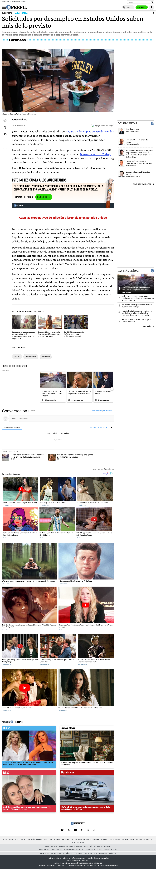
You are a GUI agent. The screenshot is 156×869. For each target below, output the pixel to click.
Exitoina (139, 839)
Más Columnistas (142, 184)
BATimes (97, 846)
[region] (58, 440)
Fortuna (69, 846)
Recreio (107, 850)
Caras (132, 839)
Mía (91, 846)
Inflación (17, 356)
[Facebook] (62, 830)
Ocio (72, 839)
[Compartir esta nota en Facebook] (5, 120)
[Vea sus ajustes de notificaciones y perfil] (151, 7)
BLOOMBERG (7, 13)
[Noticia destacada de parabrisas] (87, 773)
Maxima (114, 850)
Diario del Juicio (78, 842)
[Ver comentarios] (152, 13)
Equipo (86, 853)
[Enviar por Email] (5, 142)
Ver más (147, 326)
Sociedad (39, 839)
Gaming (146, 839)
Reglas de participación (98, 853)
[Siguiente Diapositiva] (112, 389)
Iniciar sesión (97, 411)
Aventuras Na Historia (72, 850)
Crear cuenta (107, 411)
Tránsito (112, 853)
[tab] (12, 428)
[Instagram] (82, 830)
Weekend (62, 846)
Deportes (65, 839)
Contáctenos (68, 853)
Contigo (60, 850)
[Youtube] (75, 830)
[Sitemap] (94, 830)
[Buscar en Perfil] (152, 2)
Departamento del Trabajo (95, 154)
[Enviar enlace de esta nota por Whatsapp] (5, 135)
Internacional (49, 839)
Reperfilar (87, 839)
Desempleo (46, 356)
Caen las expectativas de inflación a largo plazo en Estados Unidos (63, 217)
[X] (68, 830)
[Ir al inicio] (16, 7)
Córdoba (78, 839)
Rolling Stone (87, 850)
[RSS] (88, 830)
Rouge (86, 846)
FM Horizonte (106, 846)
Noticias (125, 839)
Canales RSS (44, 853)
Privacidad (78, 853)
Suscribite (142, 7)
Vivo (151, 839)
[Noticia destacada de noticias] (29, 728)
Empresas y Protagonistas (110, 839)
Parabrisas (78, 846)
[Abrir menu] (4, 7)
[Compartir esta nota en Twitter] (5, 127)
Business (96, 839)
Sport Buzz (98, 850)
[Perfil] (16, 722)
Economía (31, 839)
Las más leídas (128, 270)
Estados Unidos (30, 356)
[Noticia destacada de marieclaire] (87, 728)
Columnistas (127, 123)
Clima (58, 839)
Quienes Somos (56, 853)
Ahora (5, 839)
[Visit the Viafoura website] (109, 469)
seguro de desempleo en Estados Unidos (90, 131)
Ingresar (129, 7)
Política (23, 839)
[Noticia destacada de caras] (29, 773)
